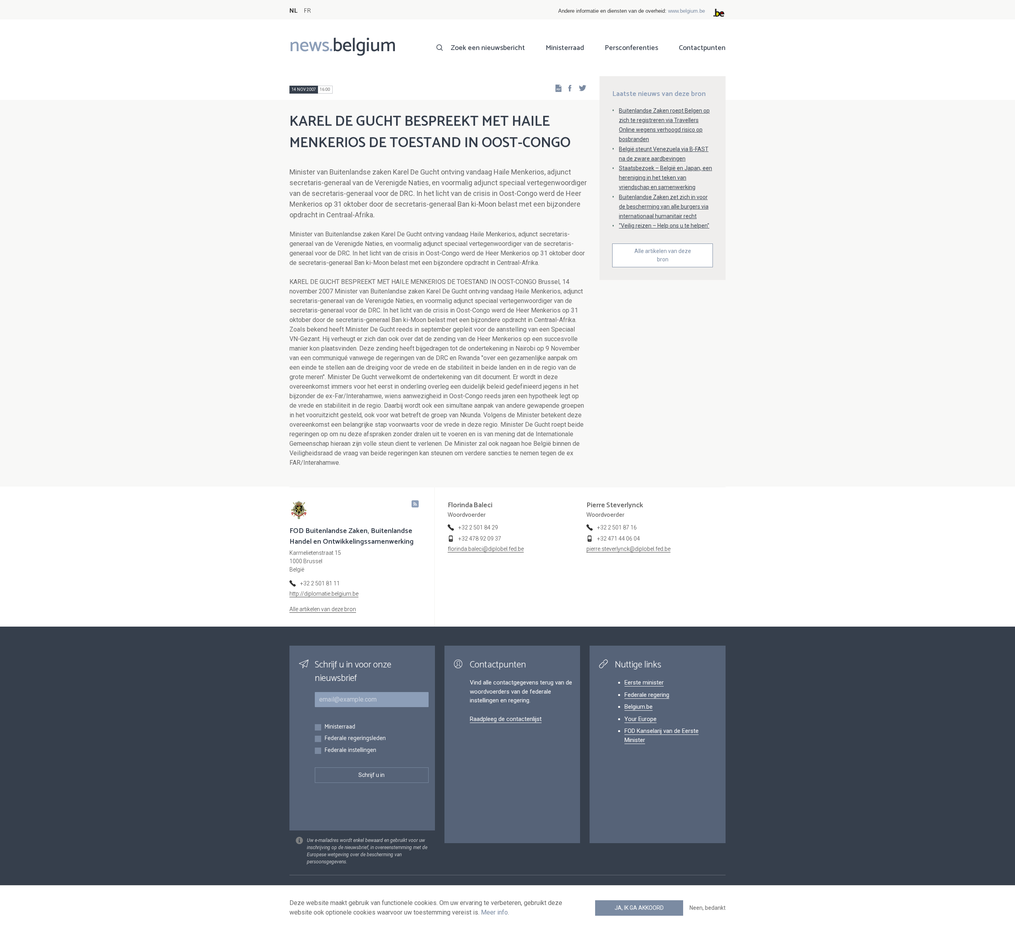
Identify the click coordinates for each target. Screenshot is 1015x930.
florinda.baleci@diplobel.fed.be (486, 549)
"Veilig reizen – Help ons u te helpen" (664, 225)
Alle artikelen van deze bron (662, 255)
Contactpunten (702, 48)
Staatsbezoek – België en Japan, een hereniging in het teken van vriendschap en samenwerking (665, 177)
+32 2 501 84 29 (478, 527)
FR (307, 11)
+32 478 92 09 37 (479, 538)
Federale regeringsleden (355, 738)
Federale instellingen (350, 750)
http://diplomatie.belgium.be (323, 594)
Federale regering (646, 694)
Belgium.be (638, 706)
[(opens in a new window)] (567, 87)
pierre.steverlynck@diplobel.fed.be (628, 549)
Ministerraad (565, 48)
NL (293, 11)
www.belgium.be (686, 11)
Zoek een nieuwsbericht (488, 48)
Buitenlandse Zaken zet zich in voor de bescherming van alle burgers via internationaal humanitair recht (664, 206)
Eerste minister (644, 682)
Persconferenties (631, 48)
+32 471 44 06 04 (618, 538)
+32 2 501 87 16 (617, 527)
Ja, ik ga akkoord (639, 908)
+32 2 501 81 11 (320, 583)
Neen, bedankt (707, 908)
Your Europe (640, 719)
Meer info (494, 912)
